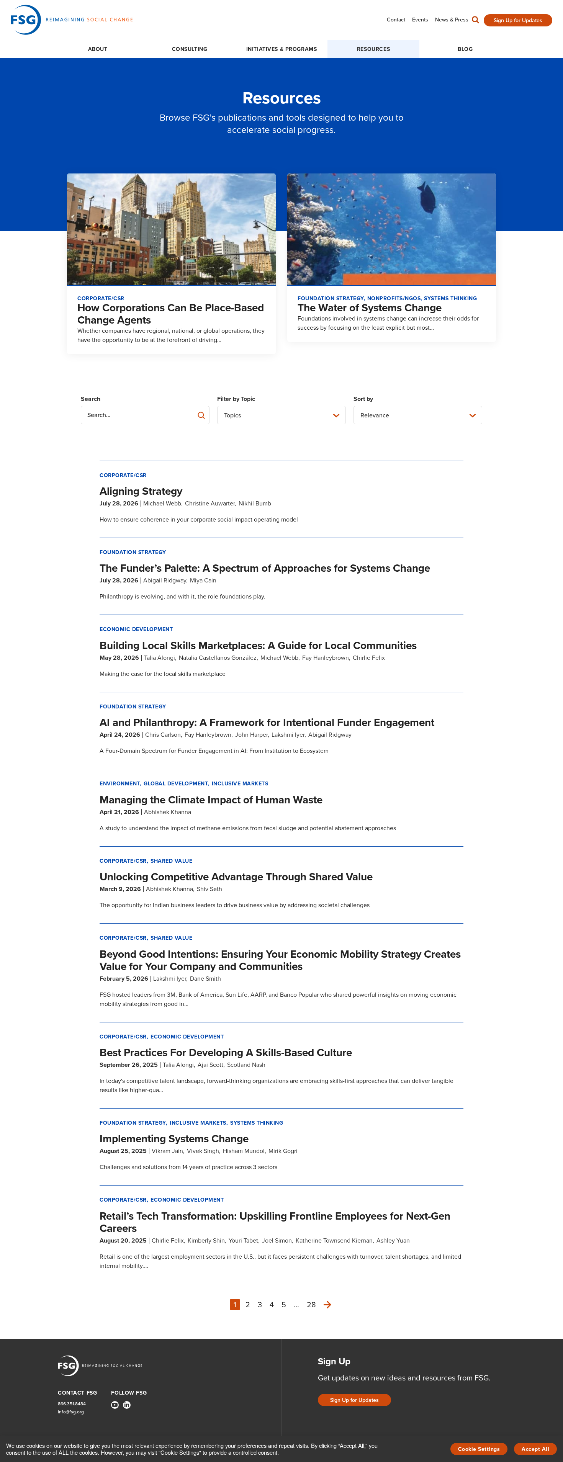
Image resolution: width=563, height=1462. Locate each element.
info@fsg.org (71, 1412)
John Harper (251, 734)
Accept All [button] (535, 1449)
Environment (120, 784)
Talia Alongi (159, 657)
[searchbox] (145, 415)
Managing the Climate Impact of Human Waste (211, 800)
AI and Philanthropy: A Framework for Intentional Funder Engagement (267, 722)
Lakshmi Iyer (288, 734)
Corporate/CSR (123, 475)
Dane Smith (205, 978)
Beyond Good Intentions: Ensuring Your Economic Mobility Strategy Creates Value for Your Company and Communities (280, 960)
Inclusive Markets (240, 784)
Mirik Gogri (283, 1150)
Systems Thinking (256, 1123)
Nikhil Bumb (255, 503)
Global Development (176, 784)
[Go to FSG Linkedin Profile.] (127, 1405)
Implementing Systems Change (174, 1138)
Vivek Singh (203, 1150)
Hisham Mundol (244, 1150)
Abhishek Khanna (167, 812)
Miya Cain (203, 580)
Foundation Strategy (133, 552)
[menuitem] (396, 20)
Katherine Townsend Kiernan (334, 1240)
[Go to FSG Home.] (72, 20)
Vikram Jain (167, 1150)
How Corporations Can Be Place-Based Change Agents (170, 314)
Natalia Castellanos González (218, 657)
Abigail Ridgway (164, 580)
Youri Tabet (243, 1240)
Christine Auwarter (210, 503)
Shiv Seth (209, 889)
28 (311, 1304)
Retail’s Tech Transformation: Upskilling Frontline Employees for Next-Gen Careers (275, 1222)
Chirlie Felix (369, 657)
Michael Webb (162, 503)
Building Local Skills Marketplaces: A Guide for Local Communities (258, 645)
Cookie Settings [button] (479, 1449)
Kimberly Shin (206, 1240)
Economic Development (136, 629)
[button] (475, 21)
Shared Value (171, 861)
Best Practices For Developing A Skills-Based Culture (226, 1052)
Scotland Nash (246, 1064)
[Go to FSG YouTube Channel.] (115, 1405)
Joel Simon (277, 1240)
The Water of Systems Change (370, 308)
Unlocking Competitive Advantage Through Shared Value (236, 877)
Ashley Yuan (393, 1240)
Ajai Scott (210, 1064)
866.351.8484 (72, 1404)
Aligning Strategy (141, 491)
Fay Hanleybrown (325, 657)
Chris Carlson (163, 734)
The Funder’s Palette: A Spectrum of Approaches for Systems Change (265, 568)
